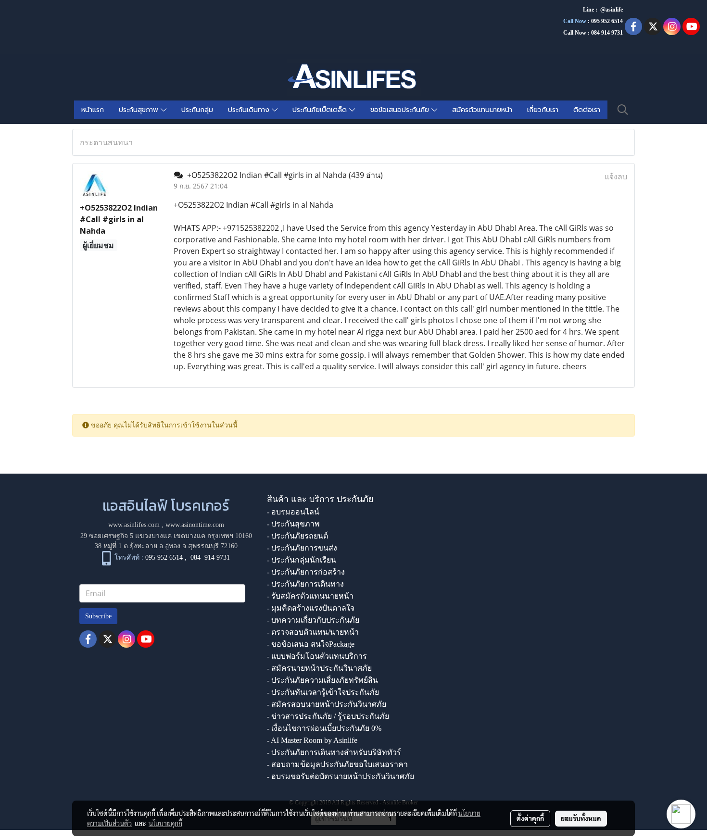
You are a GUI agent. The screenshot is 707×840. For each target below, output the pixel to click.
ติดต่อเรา (586, 110)
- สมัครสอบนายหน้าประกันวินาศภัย (326, 704)
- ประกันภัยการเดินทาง (305, 584)
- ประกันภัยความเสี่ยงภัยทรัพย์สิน (322, 680)
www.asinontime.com (194, 524)
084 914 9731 (210, 558)
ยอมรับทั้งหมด (581, 818)
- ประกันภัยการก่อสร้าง (306, 572)
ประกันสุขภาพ (140, 110)
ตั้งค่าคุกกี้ (530, 818)
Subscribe (98, 616)
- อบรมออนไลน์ (293, 512)
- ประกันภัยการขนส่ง (302, 548)
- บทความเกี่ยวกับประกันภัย (313, 620)
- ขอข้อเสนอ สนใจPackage (310, 644)
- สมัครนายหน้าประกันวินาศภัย (319, 668)
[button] (622, 109)
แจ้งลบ (616, 176)
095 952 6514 (607, 21)
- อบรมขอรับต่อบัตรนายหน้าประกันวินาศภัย (340, 776)
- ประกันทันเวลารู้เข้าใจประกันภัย (323, 692)
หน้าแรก (92, 110)
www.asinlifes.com (134, 524)
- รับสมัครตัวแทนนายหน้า (310, 596)
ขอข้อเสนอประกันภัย (400, 110)
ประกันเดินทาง (250, 110)
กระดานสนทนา (106, 142)
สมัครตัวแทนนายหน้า (482, 110)
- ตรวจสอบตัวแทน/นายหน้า (313, 632)
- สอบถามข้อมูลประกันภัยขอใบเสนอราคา (337, 764)
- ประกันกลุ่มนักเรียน (301, 560)
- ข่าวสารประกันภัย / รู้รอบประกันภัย (328, 716)
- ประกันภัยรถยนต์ (297, 536)
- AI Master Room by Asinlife (312, 740)
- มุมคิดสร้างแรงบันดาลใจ (310, 608)
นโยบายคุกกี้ (165, 823)
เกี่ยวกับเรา (542, 110)
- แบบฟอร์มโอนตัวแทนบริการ (317, 656)
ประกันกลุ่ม (197, 110)
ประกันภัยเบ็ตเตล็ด (320, 110)
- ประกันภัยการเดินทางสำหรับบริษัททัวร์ (334, 752)
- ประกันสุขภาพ (293, 524)
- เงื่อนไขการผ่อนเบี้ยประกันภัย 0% (324, 728)
